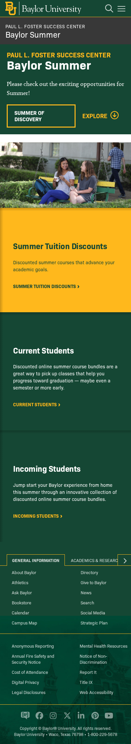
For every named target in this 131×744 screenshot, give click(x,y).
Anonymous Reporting (33, 646)
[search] (105, 9)
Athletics (20, 582)
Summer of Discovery (29, 116)
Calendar (20, 612)
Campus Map (24, 622)
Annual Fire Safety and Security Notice (33, 659)
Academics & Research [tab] (96, 560)
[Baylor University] (43, 8)
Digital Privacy (25, 682)
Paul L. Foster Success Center (45, 26)
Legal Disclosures (28, 692)
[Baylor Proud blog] (24, 718)
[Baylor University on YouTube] (107, 718)
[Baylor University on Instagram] (52, 718)
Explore (94, 116)
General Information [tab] (35, 560)
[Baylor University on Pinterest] (94, 718)
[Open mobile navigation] (122, 10)
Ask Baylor (22, 592)
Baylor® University (59, 728)
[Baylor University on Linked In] (80, 718)
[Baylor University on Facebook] (38, 718)
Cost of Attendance (30, 672)
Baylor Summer (32, 34)
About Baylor (24, 572)
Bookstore (21, 602)
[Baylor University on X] (66, 718)
